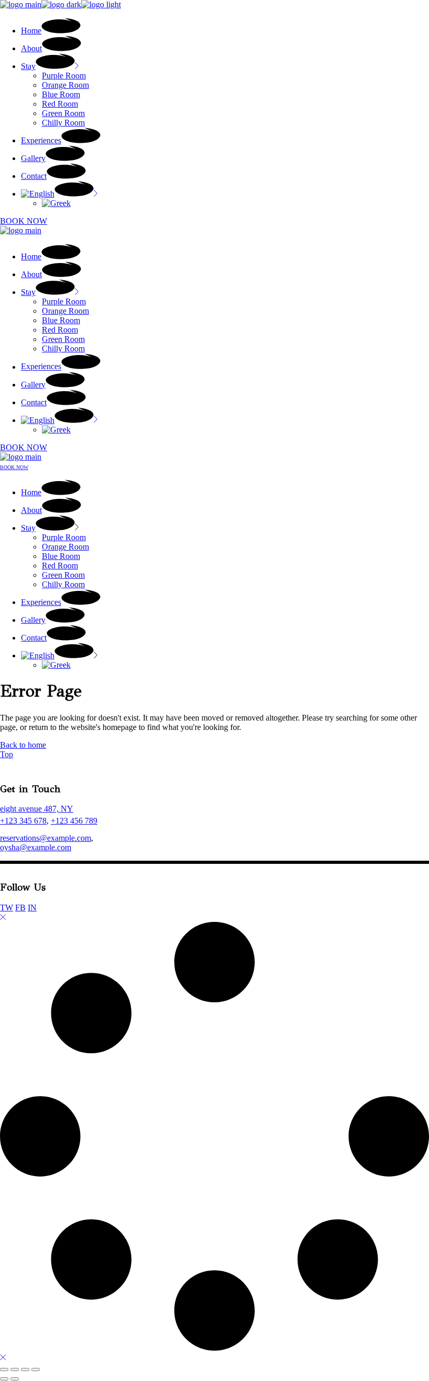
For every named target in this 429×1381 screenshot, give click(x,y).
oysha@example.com (35, 847)
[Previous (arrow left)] (4, 1378)
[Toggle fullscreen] (14, 1369)
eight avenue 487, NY (36, 808)
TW (6, 907)
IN (32, 907)
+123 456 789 (74, 820)
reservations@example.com (45, 838)
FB (20, 907)
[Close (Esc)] (35, 1369)
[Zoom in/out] (4, 1369)
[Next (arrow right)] (14, 1378)
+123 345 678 (23, 820)
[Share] (25, 1369)
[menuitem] (59, 193)
